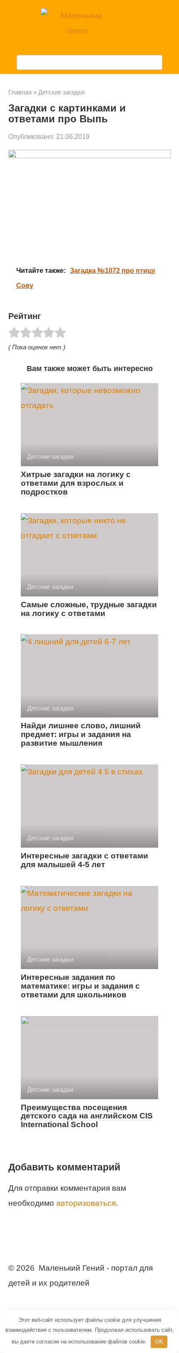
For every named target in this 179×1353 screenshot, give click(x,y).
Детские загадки (61, 92)
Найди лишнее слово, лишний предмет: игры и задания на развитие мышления (81, 734)
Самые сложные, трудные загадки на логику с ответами (89, 609)
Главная (20, 92)
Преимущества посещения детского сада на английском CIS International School (87, 1116)
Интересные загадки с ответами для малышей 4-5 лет (84, 860)
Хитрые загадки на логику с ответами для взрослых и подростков (76, 483)
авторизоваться (86, 1203)
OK (159, 1341)
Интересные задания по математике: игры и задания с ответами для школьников (80, 986)
